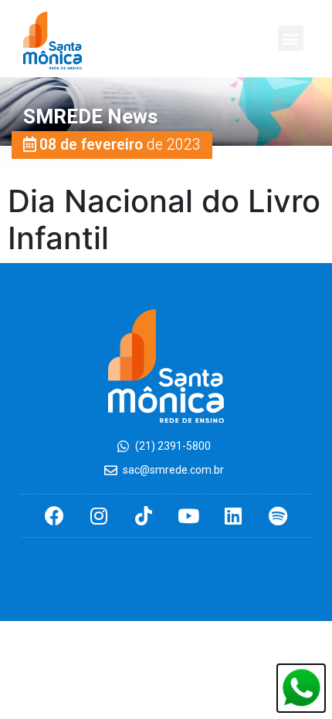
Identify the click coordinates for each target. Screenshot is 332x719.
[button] (290, 38)
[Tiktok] (144, 516)
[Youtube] (189, 516)
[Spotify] (278, 516)
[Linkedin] (233, 516)
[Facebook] (54, 516)
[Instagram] (99, 516)
